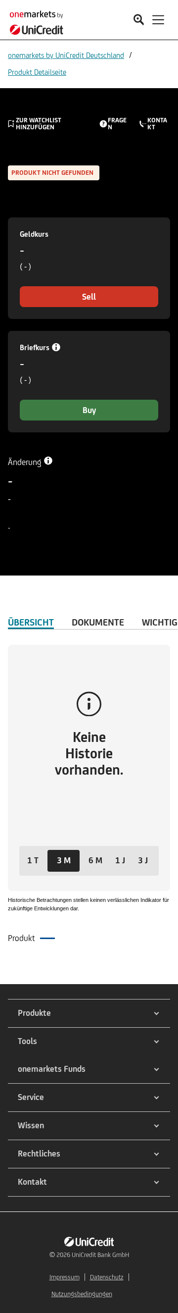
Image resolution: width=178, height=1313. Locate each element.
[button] (33, 861)
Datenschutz (107, 1277)
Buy (89, 410)
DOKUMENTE (98, 622)
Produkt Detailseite (37, 72)
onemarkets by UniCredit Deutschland (66, 55)
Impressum (64, 1277)
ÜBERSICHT (31, 622)
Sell (89, 297)
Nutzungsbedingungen (81, 1294)
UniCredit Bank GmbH (100, 1255)
